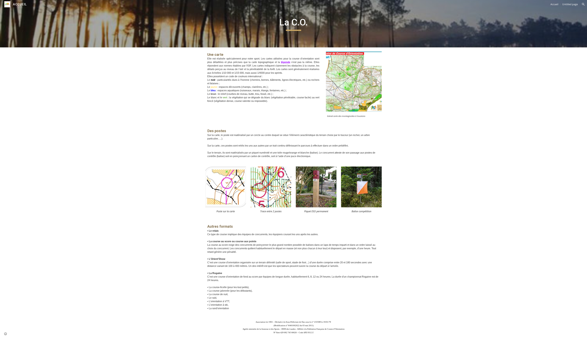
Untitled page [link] (570, 4)
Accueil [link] (554, 4)
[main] (293, 23)
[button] (583, 4)
